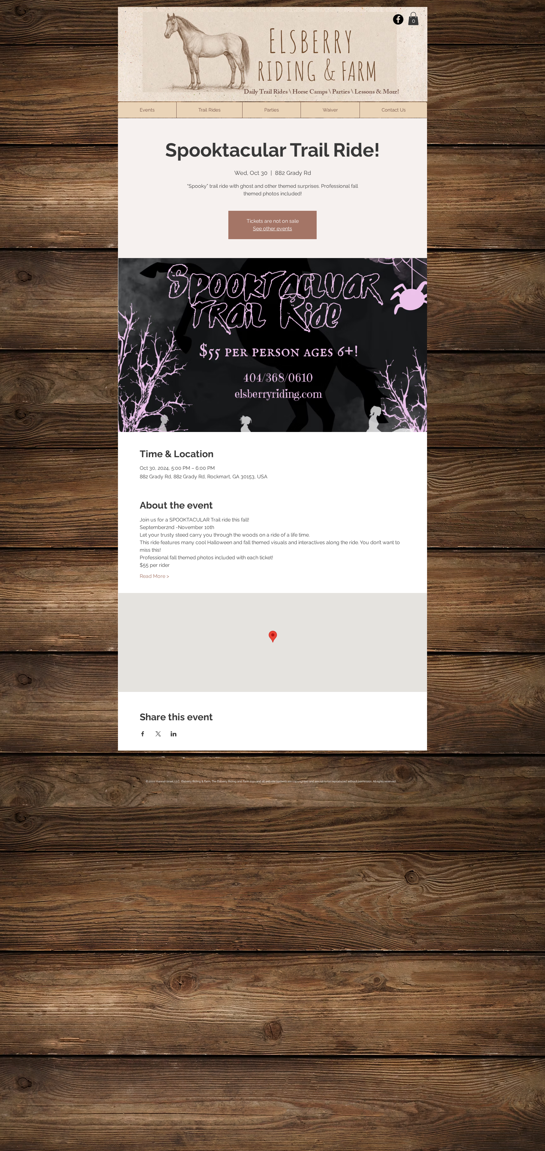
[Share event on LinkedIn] (174, 733)
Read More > (154, 576)
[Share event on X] (158, 733)
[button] (413, 18)
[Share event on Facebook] (143, 733)
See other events (272, 229)
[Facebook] (398, 19)
